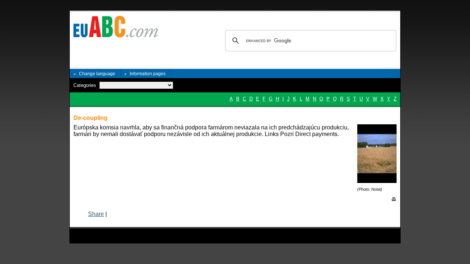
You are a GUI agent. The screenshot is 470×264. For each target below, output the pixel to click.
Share (96, 214)
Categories (84, 85)
